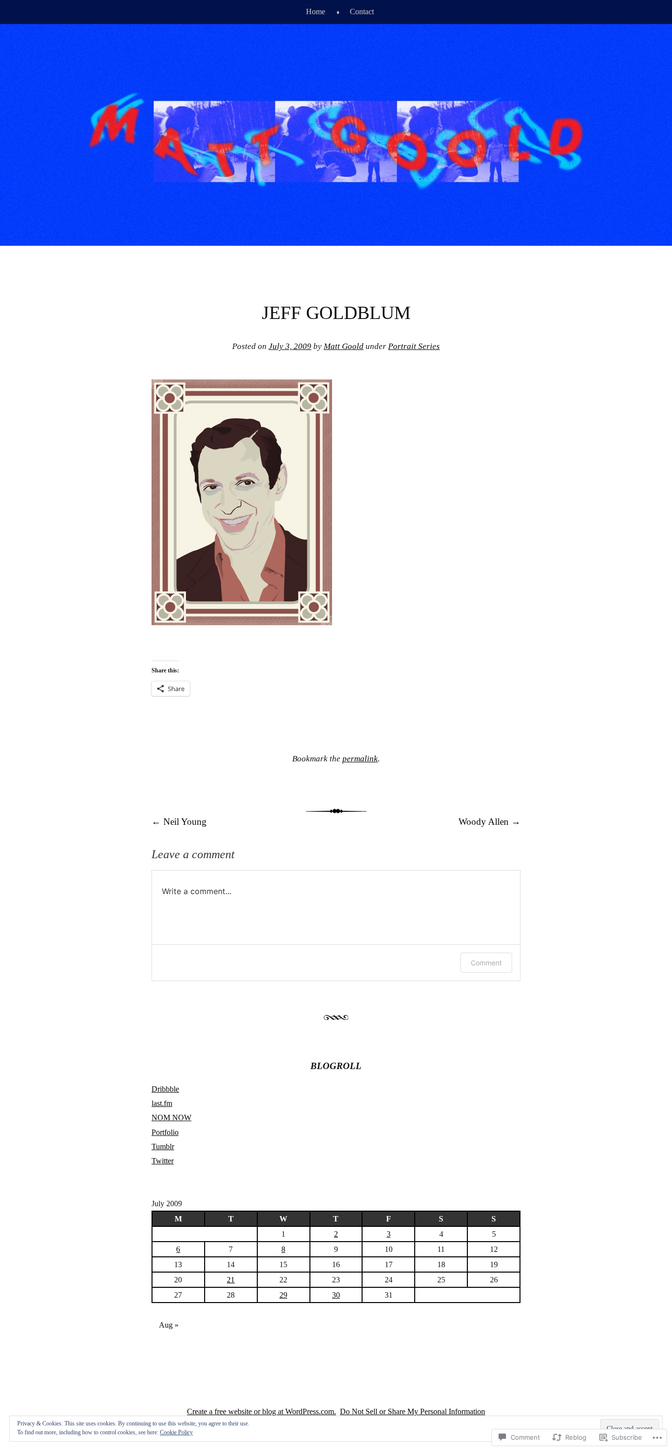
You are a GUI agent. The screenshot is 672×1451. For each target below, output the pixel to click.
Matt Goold (344, 346)
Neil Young (179, 821)
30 (336, 1295)
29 (283, 1295)
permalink (360, 758)
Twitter (163, 1161)
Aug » (169, 1325)
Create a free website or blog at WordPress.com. (261, 1411)
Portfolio (165, 1132)
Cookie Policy (176, 1432)
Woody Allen (489, 821)
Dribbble (165, 1089)
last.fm (162, 1103)
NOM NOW (171, 1117)
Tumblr (163, 1146)
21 (231, 1280)
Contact (362, 11)
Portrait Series (414, 346)
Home (315, 11)
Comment (486, 962)
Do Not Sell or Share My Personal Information (412, 1411)
